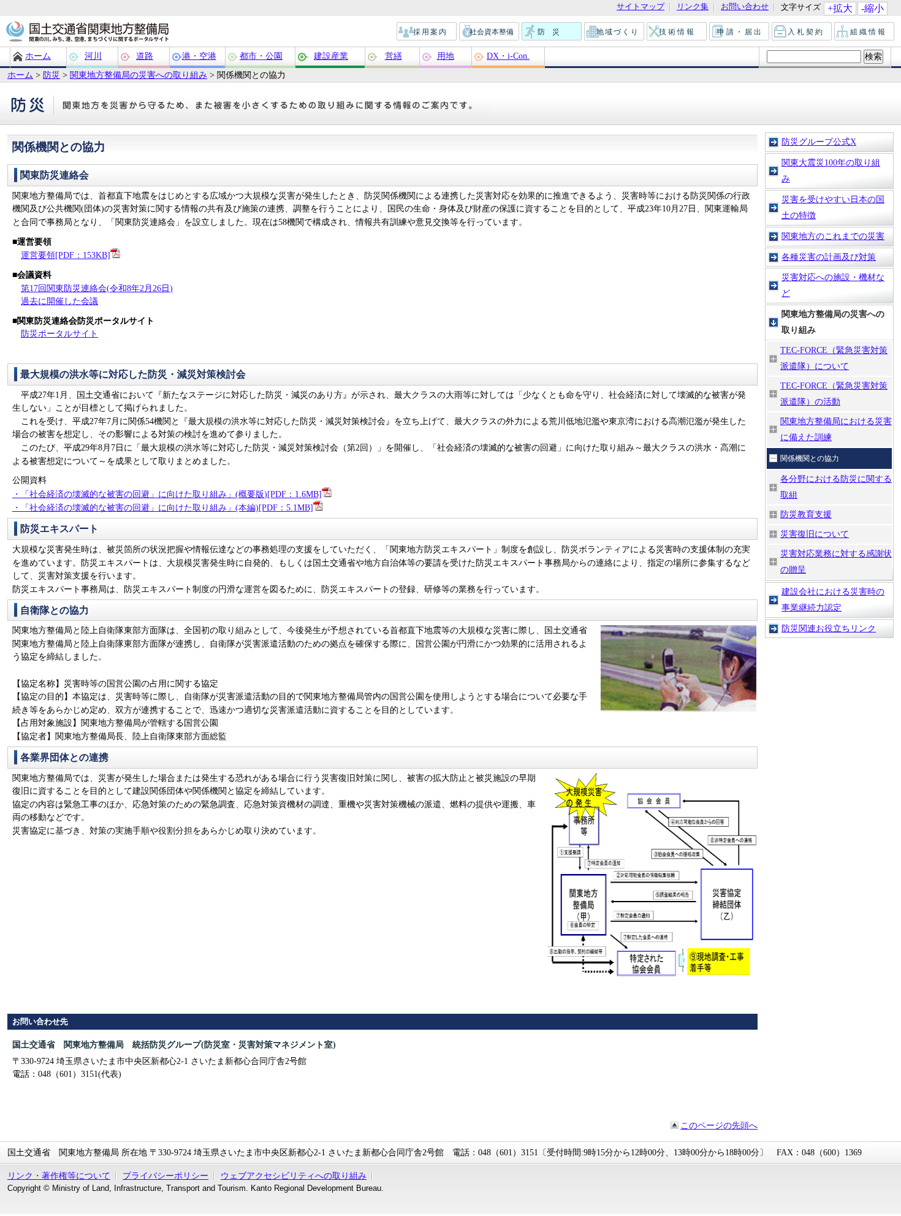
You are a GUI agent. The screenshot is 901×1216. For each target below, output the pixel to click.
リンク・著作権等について (58, 1175)
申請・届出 (740, 32)
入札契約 (802, 32)
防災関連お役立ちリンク (828, 628)
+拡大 (840, 8)
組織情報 (865, 32)
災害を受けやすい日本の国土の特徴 (832, 207)
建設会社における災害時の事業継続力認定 (832, 599)
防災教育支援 (806, 514)
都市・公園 (261, 56)
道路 (144, 56)
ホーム (38, 56)
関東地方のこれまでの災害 (832, 236)
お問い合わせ (745, 7)
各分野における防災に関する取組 (836, 487)
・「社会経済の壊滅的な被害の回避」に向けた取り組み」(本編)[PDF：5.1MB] (162, 507)
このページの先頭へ (719, 1125)
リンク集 (693, 7)
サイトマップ (640, 7)
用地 (445, 56)
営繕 (393, 56)
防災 (552, 32)
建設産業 (331, 56)
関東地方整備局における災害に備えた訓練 (836, 429)
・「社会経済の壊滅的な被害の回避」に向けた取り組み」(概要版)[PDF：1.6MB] (167, 494)
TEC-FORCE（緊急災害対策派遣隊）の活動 (834, 393)
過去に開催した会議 (59, 301)
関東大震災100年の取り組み (830, 170)
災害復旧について (814, 534)
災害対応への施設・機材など (832, 285)
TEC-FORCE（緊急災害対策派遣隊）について (834, 358)
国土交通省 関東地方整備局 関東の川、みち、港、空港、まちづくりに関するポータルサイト (86, 32)
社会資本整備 (490, 32)
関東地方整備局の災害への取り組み (138, 75)
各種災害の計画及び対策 (828, 257)
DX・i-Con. (508, 56)
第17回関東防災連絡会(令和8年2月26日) (97, 288)
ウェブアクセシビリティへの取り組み (294, 1175)
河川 (93, 56)
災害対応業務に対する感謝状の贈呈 (836, 561)
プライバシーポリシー (165, 1175)
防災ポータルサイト (59, 333)
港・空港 (199, 56)
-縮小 (872, 8)
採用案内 (427, 32)
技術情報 (677, 32)
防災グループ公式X (818, 141)
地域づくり (614, 32)
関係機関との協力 (809, 458)
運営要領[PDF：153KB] (65, 255)
